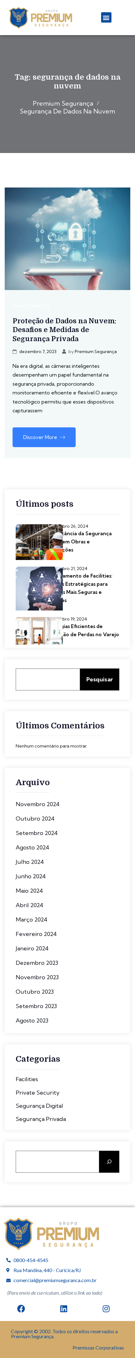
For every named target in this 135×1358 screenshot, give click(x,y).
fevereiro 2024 (36, 934)
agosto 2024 (32, 847)
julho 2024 (30, 861)
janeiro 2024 (32, 948)
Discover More (40, 437)
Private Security (31, 305)
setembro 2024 (37, 833)
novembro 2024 (38, 804)
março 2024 (31, 919)
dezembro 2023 (37, 962)
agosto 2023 (32, 1020)
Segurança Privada (41, 1119)
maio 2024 (29, 890)
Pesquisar (99, 679)
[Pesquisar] (109, 1162)
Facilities (27, 1079)
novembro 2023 (37, 977)
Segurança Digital (39, 1105)
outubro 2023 (35, 991)
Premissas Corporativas (98, 1347)
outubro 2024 (35, 818)
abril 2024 (29, 905)
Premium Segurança (96, 351)
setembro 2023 (36, 1006)
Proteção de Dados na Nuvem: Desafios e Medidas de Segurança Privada (64, 330)
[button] (106, 17)
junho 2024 (31, 876)
